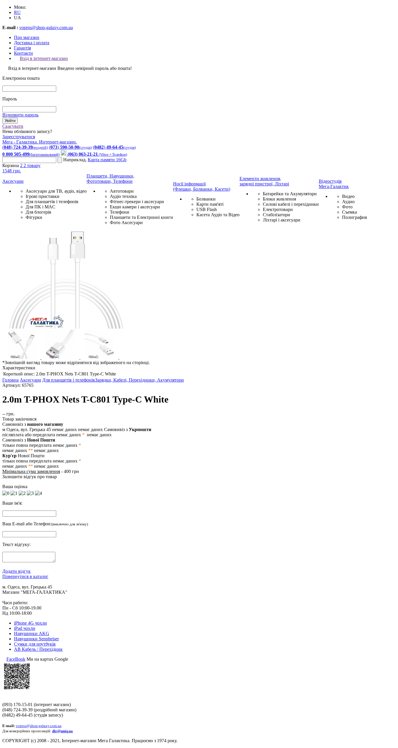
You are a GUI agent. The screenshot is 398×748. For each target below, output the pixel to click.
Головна (10, 379)
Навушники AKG (31, 633)
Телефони (119, 212)
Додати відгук (16, 571)
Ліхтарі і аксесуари (281, 219)
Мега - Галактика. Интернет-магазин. (39, 141)
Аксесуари (13, 181)
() (25, 147)
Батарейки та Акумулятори (290, 193)
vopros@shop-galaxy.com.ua (46, 27)
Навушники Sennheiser (36, 638)
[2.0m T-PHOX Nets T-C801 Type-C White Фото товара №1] (66, 327)
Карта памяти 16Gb (107, 159)
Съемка (349, 212)
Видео (348, 196)
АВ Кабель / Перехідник (38, 649)
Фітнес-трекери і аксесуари (137, 201)
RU (17, 12)
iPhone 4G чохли (30, 623)
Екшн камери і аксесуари (135, 206)
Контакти (23, 53)
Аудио (348, 201)
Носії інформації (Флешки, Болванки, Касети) (201, 186)
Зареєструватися (18, 136)
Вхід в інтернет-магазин (44, 58)
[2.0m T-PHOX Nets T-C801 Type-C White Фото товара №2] (21, 357)
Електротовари (278, 209)
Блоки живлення (279, 198)
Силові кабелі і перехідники (291, 204)
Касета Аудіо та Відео (217, 214)
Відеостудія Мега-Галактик (334, 184)
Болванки (206, 198)
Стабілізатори (276, 214)
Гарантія (22, 47)
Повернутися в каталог (25, 576)
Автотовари (122, 191)
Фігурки (34, 217)
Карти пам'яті (209, 204)
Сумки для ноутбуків (35, 643)
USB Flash (206, 209)
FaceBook (15, 659)
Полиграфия (354, 217)
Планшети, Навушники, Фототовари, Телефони (110, 178)
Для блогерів (38, 212)
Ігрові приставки (42, 196)
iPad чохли (24, 628)
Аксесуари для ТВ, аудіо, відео (56, 191)
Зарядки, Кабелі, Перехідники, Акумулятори (139, 379)
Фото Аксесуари (126, 222)
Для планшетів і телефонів (52, 201)
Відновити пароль (20, 114)
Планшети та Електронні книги (141, 217)
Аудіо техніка (123, 196)
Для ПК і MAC (40, 206)
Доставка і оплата (31, 42)
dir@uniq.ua (62, 731)
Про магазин (26, 37)
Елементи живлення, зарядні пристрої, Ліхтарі (264, 181)
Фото (347, 206)
